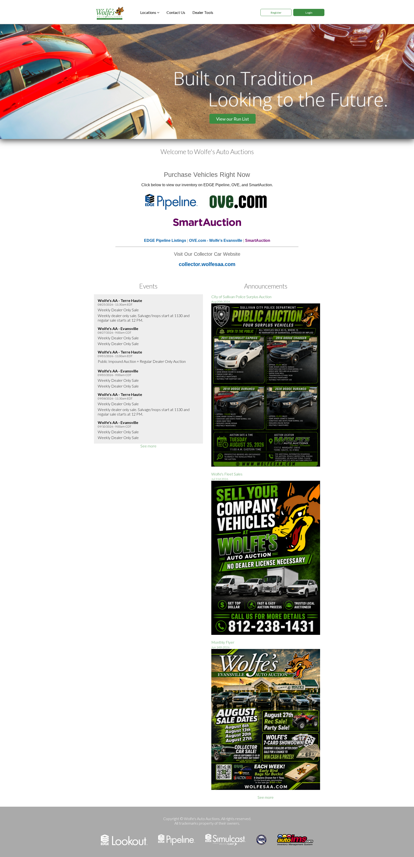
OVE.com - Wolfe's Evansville (215, 240)
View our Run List (232, 119)
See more (148, 446)
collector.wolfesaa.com (207, 264)
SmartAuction (257, 240)
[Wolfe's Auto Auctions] (109, 12)
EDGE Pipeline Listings (165, 240)
